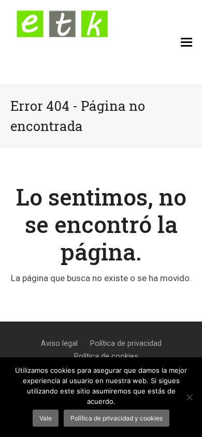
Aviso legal (59, 343)
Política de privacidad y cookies (116, 418)
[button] (186, 42)
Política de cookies (106, 356)
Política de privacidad (126, 343)
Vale (45, 418)
